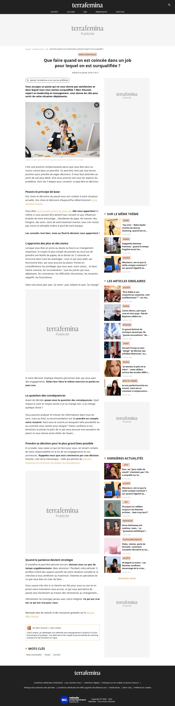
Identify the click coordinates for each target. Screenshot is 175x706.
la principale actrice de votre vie (54, 211)
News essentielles (34, 655)
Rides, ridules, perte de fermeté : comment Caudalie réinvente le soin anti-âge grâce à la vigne (135, 548)
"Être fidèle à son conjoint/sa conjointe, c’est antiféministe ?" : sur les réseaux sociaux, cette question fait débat (136, 298)
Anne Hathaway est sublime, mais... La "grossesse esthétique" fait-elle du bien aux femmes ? (134, 531)
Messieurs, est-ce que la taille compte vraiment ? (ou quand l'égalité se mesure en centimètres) (134, 266)
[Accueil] (87, 4)
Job (85, 12)
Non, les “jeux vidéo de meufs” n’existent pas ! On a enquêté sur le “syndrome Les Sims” (135, 473)
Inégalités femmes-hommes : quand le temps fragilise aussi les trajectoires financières (135, 248)
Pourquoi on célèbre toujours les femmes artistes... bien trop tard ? (135, 509)
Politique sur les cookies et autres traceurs (120, 682)
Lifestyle (120, 12)
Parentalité (101, 12)
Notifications (114, 687)
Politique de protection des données (39, 687)
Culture (71, 12)
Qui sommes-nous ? (73, 682)
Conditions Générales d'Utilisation (48, 682)
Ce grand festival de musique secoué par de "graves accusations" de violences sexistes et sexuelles (134, 335)
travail (47, 655)
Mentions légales (92, 682)
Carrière (56, 655)
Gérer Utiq (127, 687)
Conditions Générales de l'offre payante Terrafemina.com (82, 687)
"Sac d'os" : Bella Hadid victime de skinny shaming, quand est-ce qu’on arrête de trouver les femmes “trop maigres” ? (135, 231)
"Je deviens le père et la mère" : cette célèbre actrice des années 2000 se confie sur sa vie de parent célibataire (135, 372)
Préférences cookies (142, 687)
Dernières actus (38, 49)
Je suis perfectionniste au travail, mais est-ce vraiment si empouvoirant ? (135, 389)
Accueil (27, 49)
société (54, 12)
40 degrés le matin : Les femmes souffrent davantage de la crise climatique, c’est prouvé (134, 567)
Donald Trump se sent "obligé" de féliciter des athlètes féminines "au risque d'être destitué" (134, 352)
